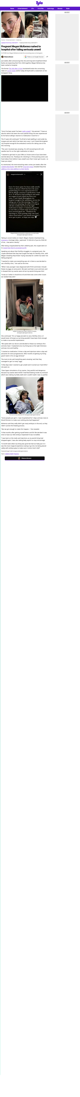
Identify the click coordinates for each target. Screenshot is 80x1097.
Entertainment (22, 8)
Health (11, 454)
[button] (47, 57)
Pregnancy (16, 454)
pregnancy (4, 240)
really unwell (26, 131)
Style (68, 8)
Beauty (60, 8)
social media (11, 71)
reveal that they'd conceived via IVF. (15, 248)
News (12, 8)
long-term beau (28, 167)
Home (3, 40)
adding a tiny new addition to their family (15, 169)
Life (32, 8)
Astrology (50, 8)
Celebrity (18, 40)
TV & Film (41, 8)
